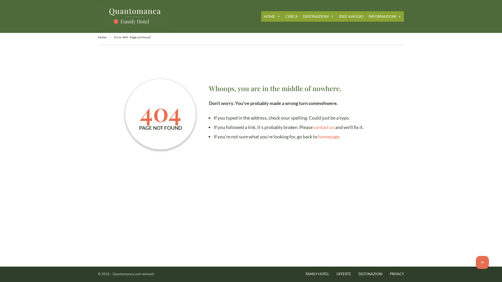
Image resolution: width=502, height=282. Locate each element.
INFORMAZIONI (382, 16)
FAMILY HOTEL (317, 274)
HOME (269, 16)
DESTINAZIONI (316, 16)
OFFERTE (343, 274)
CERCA (292, 16)
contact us (323, 127)
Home (102, 37)
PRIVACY (397, 274)
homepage (328, 136)
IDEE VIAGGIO (351, 16)
